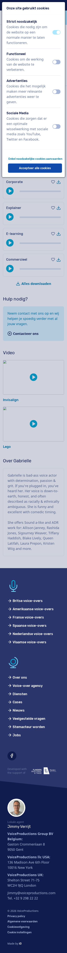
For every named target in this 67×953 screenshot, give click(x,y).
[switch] (56, 32)
